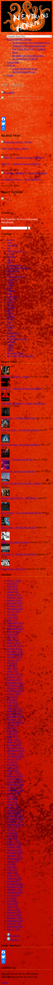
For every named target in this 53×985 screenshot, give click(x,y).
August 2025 (13, 611)
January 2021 (14, 745)
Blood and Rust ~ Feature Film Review (20, 444)
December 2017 (14, 849)
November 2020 (15, 750)
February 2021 (14, 742)
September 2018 (15, 824)
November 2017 (15, 852)
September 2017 (15, 858)
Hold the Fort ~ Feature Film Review (20, 430)
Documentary (14, 265)
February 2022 (14, 710)
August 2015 (13, 929)
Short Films (13, 333)
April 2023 (12, 671)
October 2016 (14, 889)
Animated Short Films (24, 68)
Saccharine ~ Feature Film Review (18, 418)
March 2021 (13, 739)
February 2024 (14, 645)
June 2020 (12, 764)
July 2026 (12, 583)
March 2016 (13, 909)
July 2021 (11, 727)
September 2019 (15, 790)
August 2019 (13, 793)
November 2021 (15, 716)
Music (10, 304)
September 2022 (15, 691)
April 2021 (12, 736)
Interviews (12, 296)
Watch (11, 65)
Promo (10, 319)
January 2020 (14, 779)
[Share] (26, 128)
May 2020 (13, 767)
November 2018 (15, 818)
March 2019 (13, 807)
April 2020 (13, 770)
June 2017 (12, 866)
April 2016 (12, 906)
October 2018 (14, 821)
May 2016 (12, 903)
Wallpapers (13, 62)
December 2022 (15, 682)
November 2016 (15, 886)
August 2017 (13, 861)
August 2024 (14, 631)
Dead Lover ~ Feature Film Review (18, 527)
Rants (10, 324)
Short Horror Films (23, 72)
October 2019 (14, 787)
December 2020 (15, 747)
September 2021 (15, 722)
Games (10, 282)
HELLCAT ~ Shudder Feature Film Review (21, 164)
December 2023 (15, 651)
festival (10, 273)
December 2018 (15, 815)
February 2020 (15, 776)
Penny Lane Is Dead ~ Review (15, 148)
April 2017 (12, 872)
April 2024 (13, 640)
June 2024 (12, 634)
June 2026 (12, 586)
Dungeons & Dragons (18, 268)
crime (10, 259)
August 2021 (13, 725)
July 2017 (11, 864)
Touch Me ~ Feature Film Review (18, 471)
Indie (9, 293)
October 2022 (14, 688)
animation (12, 245)
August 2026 (14, 580)
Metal (10, 302)
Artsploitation (14, 251)
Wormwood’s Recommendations (31, 42)
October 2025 (14, 606)
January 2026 (14, 600)
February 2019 (14, 810)
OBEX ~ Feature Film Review (15, 542)
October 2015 (14, 923)
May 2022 (12, 702)
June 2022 (12, 699)
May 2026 (12, 589)
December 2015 (14, 918)
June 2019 (12, 798)
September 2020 (15, 756)
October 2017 (14, 855)
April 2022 (12, 705)
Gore (9, 287)
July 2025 (12, 614)
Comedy (11, 256)
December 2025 (15, 603)
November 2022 (15, 685)
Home (10, 75)
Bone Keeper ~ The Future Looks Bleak (21, 512)
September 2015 (15, 926)
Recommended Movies (19, 39)
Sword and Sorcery (17, 339)
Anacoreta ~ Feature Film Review (18, 554)
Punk (9, 321)
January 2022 (14, 713)
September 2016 (15, 892)
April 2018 (12, 838)
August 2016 (13, 895)
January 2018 (14, 847)
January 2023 (14, 679)
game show (13, 279)
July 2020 (12, 762)
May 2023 (12, 668)
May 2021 (12, 733)
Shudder (11, 336)
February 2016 (14, 912)
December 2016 (15, 883)
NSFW (10, 313)
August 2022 (14, 693)
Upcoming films (15, 353)
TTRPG (10, 350)
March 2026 (14, 594)
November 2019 (15, 784)
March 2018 (13, 841)
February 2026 (14, 597)
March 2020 (14, 773)
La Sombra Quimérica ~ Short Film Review (21, 179)
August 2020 (14, 759)
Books (10, 253)
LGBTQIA (11, 299)
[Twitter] (26, 123)
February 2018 (14, 844)
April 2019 (12, 804)
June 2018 (12, 832)
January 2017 (14, 881)
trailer (10, 344)
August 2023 (14, 659)
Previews (11, 316)
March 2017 (13, 875)
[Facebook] (26, 119)
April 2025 (12, 620)
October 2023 (14, 657)
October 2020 (15, 753)
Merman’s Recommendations (28, 46)
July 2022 (12, 696)
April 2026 (13, 591)
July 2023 (12, 662)
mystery (11, 307)
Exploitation (13, 270)
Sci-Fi (9, 330)
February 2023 (14, 676)
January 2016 (14, 915)
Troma (10, 347)
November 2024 (15, 623)
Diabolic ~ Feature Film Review (17, 459)
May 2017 (12, 869)
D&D (9, 262)
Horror (11, 290)
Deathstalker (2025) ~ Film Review (19, 498)
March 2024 (14, 642)
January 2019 (14, 813)
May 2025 (12, 617)
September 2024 (15, 628)
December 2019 (15, 781)
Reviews (10, 327)
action (10, 239)
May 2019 (12, 801)
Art (9, 248)
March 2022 (14, 708)
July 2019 (11, 796)
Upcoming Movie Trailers (20, 356)
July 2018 (11, 830)
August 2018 (13, 827)
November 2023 (15, 654)
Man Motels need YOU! (13, 569)
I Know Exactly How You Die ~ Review (21, 483)
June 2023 (12, 665)
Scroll (4, 982)
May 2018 (12, 835)
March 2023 (13, 674)
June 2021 (12, 730)
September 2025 (15, 608)
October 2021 (14, 719)
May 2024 (12, 637)
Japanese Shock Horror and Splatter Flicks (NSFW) (27, 57)
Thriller (11, 341)
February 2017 (14, 878)
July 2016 (12, 898)
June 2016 (12, 900)
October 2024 (14, 625)
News (9, 310)
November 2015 (15, 920)
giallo (10, 285)
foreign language (16, 276)
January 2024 (14, 648)
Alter (9, 242)
